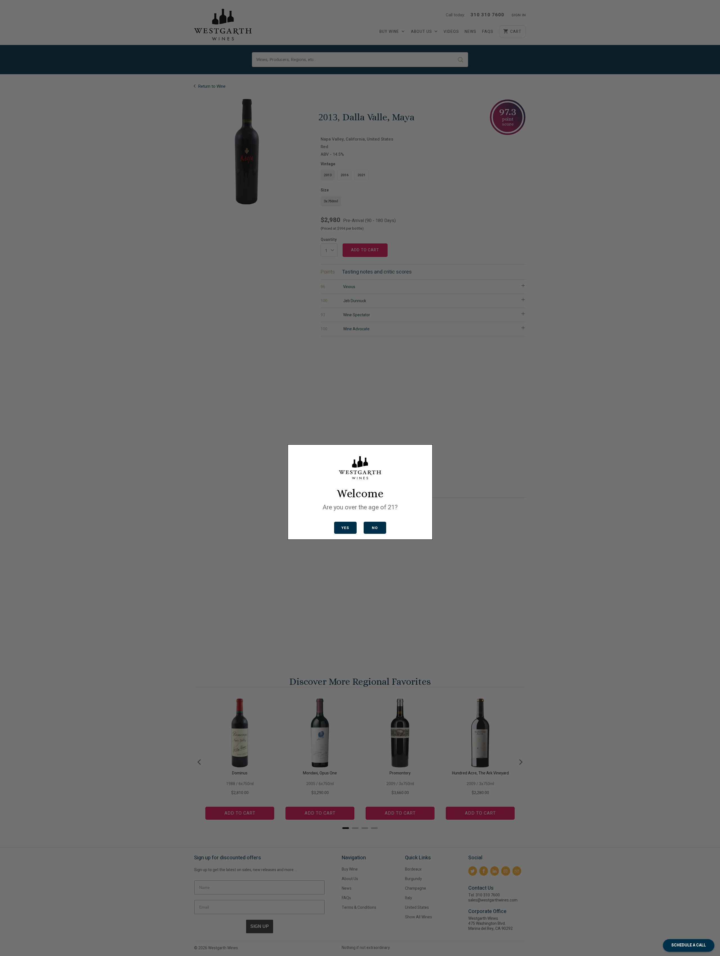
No (375, 527)
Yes (345, 527)
